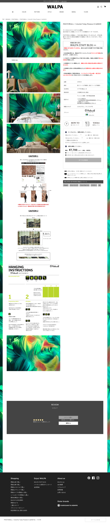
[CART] (105, 6)
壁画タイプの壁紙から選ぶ (19, 492)
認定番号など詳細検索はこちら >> (86, 103)
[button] (101, 6)
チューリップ (74, 185)
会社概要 (60, 485)
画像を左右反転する (72, 140)
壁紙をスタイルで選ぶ (17, 487)
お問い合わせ (61, 492)
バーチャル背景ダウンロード (43, 485)
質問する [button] (68, 423)
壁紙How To (14, 503)
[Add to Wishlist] (83, 165)
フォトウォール (84, 185)
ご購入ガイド (15, 505)
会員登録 (37, 487)
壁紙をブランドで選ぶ (17, 490)
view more (64, 1)
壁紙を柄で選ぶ (15, 485)
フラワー (93, 185)
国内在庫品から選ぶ (17, 498)
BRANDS (8, 19)
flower (66, 185)
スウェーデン (91, 115)
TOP (3, 19)
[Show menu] (13, 12)
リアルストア (61, 487)
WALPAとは (60, 482)
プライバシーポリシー (17, 508)
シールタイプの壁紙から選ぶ (20, 495)
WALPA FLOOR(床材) (17, 500)
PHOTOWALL (15, 19)
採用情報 (60, 490)
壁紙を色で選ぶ (15, 482)
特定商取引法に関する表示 (19, 510)
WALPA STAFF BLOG (40, 482)
